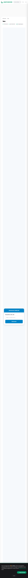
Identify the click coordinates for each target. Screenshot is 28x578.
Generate (14, 321)
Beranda (4, 18)
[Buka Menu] (26, 2)
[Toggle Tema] (23, 2)
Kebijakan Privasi (22, 568)
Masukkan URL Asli (9, 314)
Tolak (14, 575)
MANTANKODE (8, 2)
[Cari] (20, 2)
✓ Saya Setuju (21, 572)
